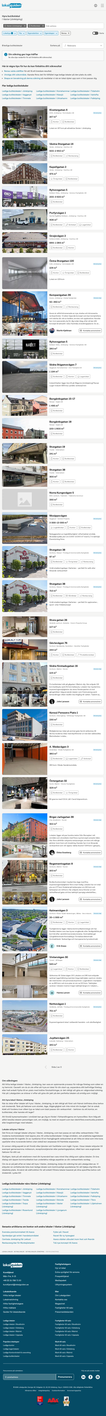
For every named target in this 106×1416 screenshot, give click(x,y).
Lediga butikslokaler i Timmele (16, 98)
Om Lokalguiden (62, 1295)
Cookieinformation (58, 1391)
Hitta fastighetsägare (13, 1303)
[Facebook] (90, 1377)
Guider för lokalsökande (14, 1312)
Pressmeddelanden (64, 1312)
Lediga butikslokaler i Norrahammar (53, 91)
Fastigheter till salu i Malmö (66, 1331)
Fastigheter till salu (64, 1307)
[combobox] (74, 25)
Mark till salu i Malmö (63, 1352)
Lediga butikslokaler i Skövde (50, 1200)
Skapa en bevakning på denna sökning (22, 78)
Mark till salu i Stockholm (65, 1345)
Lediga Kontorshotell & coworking (17, 1352)
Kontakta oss (61, 1299)
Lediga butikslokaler (11, 1356)
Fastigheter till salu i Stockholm (68, 1324)
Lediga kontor (8, 1345)
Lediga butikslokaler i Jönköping (17, 91)
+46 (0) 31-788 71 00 (12, 1280)
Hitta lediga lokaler (12, 1295)
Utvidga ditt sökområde (15, 74)
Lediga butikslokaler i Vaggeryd (16, 94)
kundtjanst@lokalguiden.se (16, 1284)
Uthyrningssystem (63, 1284)
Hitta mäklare (9, 1307)
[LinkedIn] (83, 1377)
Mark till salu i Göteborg (64, 1349)
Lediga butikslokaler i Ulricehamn (51, 98)
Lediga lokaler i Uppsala (13, 1335)
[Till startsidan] (12, 6)
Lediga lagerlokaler (11, 1349)
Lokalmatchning (10, 1299)
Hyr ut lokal (60, 1268)
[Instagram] (98, 1377)
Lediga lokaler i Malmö (12, 1331)
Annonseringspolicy (74, 1391)
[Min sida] (96, 5)
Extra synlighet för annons (67, 1272)
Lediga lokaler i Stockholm (14, 1324)
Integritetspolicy (44, 1391)
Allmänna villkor (30, 1391)
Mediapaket (60, 1280)
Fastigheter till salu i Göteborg (67, 1328)
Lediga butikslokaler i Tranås (15, 1200)
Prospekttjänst (62, 1276)
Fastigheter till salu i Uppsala (67, 1335)
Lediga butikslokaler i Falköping (85, 98)
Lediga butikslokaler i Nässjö (49, 94)
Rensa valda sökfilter (14, 71)
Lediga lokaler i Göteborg (13, 1328)
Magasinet (60, 1303)
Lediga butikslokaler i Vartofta (84, 94)
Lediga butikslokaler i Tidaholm (85, 91)
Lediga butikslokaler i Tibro (83, 1200)
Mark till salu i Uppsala (64, 1356)
